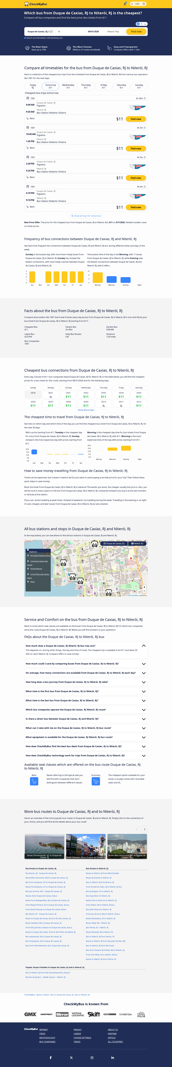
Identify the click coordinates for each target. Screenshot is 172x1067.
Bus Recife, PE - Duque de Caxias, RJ (41, 914)
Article (112, 1037)
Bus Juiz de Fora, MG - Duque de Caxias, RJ (44, 891)
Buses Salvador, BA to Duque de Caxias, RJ (43, 923)
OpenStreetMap (133, 595)
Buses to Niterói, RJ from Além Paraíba (102, 873)
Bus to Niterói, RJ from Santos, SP (100, 936)
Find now (136, 118)
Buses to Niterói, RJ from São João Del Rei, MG (105, 941)
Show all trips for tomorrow (87, 215)
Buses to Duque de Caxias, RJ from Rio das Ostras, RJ (48, 918)
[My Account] (124, 4)
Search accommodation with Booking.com (44, 38)
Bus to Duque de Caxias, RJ (62, 995)
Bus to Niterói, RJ (82, 995)
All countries (115, 1041)
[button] (94, 544)
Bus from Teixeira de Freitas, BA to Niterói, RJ (105, 950)
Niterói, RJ (138, 543)
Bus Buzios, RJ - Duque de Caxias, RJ (41, 873)
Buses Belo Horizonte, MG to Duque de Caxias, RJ (47, 878)
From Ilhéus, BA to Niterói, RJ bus (100, 905)
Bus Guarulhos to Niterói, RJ (98, 896)
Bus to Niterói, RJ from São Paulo (100, 945)
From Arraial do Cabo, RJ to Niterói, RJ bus (104, 887)
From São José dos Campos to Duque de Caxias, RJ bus (49, 927)
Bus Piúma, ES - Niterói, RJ (97, 927)
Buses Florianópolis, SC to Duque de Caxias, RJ (45, 887)
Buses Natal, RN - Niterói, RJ (98, 923)
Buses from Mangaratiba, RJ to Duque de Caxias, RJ (47, 900)
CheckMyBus (29, 995)
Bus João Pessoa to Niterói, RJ (98, 909)
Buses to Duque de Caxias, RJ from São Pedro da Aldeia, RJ (51, 932)
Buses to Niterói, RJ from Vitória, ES (101, 959)
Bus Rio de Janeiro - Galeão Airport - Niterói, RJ (45, 977)
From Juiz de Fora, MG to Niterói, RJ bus (103, 914)
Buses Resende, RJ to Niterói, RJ (99, 932)
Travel (77, 1041)
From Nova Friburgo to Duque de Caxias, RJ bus (46, 909)
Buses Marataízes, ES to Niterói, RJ (100, 918)
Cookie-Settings (82, 1037)
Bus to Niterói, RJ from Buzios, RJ (100, 882)
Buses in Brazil (43, 995)
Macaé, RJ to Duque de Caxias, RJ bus (41, 896)
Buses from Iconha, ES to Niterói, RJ (101, 900)
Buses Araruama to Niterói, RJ (98, 878)
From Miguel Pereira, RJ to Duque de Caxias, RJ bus (47, 905)
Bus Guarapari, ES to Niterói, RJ (99, 891)
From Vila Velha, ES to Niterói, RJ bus (101, 954)
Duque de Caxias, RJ (115, 543)
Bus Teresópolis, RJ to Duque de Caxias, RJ (44, 941)
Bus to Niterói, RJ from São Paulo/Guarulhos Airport (48, 972)
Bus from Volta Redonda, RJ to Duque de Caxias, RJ (47, 945)
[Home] (35, 4)
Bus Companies (47, 1041)
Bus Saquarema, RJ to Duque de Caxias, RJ (43, 936)
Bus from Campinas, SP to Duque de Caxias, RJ (45, 882)
